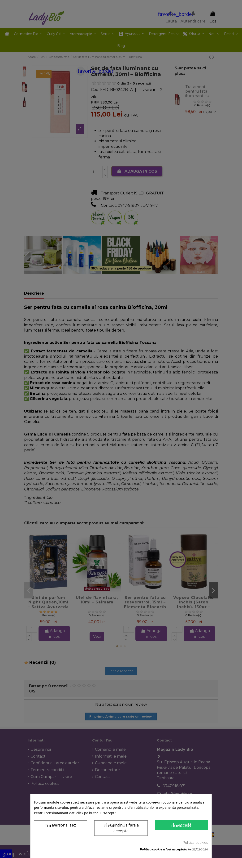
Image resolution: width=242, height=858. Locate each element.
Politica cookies (195, 842)
